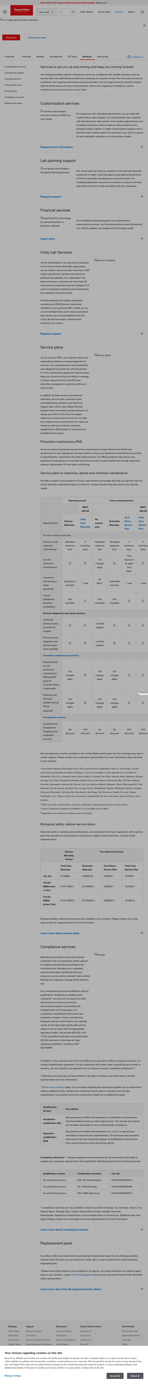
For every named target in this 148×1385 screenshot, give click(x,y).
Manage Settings (13, 1375)
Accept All (115, 1376)
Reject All (135, 1376)
